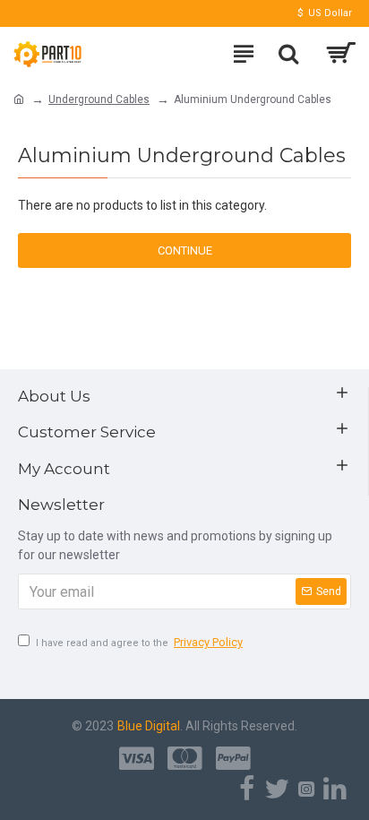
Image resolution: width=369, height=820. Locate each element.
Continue (185, 250)
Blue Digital (148, 726)
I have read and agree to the (139, 642)
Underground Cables (99, 99)
